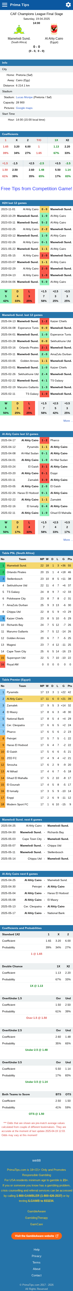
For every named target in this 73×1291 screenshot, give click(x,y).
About (36, 1269)
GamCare (36, 1224)
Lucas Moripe (24, 97)
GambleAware (36, 1211)
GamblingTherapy (36, 1217)
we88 (36, 1160)
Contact (36, 1275)
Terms (36, 1262)
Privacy (36, 1256)
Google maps (24, 107)
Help (37, 1249)
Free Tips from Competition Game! (36, 188)
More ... (68, 420)
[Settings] (68, 5)
